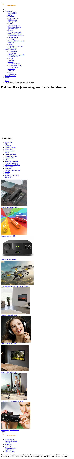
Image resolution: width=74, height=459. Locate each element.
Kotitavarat (11, 39)
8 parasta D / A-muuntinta (8, 260)
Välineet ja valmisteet (14, 34)
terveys (10, 58)
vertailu (7, 77)
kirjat (10, 15)
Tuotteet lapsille (13, 37)
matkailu (11, 43)
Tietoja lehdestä (9, 439)
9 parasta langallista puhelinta (10, 207)
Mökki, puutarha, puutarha (16, 55)
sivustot (10, 30)
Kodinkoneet (12, 53)
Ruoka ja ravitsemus (14, 27)
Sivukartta (8, 443)
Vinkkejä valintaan (10, 49)
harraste (10, 72)
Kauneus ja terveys (14, 18)
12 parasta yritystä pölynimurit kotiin (12, 401)
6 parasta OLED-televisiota (9, 315)
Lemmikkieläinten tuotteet (16, 41)
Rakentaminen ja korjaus (16, 36)
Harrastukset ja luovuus (15, 46)
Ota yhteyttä (8, 444)
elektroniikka (12, 48)
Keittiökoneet (12, 20)
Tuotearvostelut (9, 11)
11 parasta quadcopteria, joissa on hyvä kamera (15, 286)
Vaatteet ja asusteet (14, 25)
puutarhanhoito (13, 29)
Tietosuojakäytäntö (10, 448)
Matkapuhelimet (13, 22)
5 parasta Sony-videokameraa (10, 430)
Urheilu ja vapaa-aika (14, 32)
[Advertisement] (37, 104)
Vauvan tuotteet (13, 56)
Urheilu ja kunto (13, 67)
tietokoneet (11, 16)
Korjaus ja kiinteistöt (14, 65)
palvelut (10, 44)
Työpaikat (8, 446)
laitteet (10, 23)
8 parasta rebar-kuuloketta (8, 344)
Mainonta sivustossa (11, 441)
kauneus (10, 62)
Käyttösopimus (9, 450)
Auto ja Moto (12, 13)
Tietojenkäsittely (10, 451)
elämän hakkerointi (10, 76)
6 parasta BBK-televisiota (8, 372)
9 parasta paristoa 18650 (8, 236)
